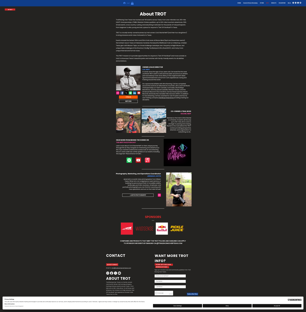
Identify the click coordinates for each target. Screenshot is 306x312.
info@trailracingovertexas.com (121, 268)
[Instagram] (295, 3)
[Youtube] (119, 273)
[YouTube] (300, 3)
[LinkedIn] (134, 92)
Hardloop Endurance (166, 98)
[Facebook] (293, 3)
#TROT (10, 9)
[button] (132, 3)
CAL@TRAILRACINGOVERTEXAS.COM (168, 243)
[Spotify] (130, 92)
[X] (298, 3)
